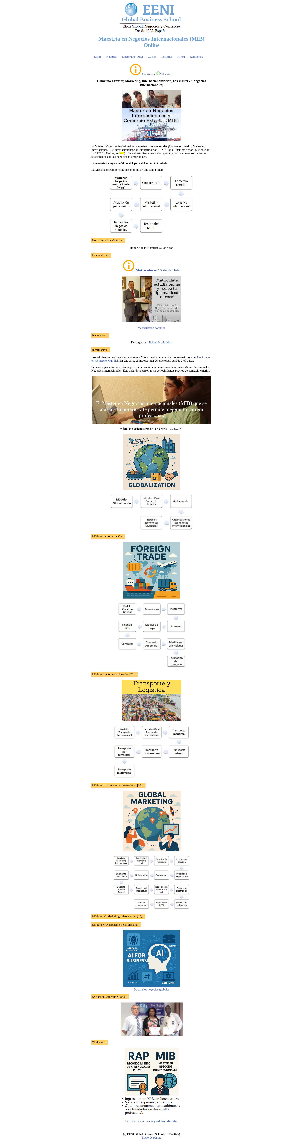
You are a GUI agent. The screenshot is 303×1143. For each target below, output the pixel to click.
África (181, 56)
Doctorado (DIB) (132, 56)
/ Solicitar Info (158, 270)
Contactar (148, 74)
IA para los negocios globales (151, 989)
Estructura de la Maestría (107, 240)
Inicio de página (151, 1137)
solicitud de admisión (159, 342)
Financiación (100, 255)
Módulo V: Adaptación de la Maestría (114, 924)
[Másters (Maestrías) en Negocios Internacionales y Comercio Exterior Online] (151, 139)
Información (99, 349)
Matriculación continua (151, 328)
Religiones (196, 56)
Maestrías (111, 56)
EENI (97, 56)
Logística (166, 56)
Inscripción (99, 335)
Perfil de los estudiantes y (151, 1121)
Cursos (152, 56)
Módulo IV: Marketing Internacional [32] (117, 916)
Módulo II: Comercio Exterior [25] (113, 674)
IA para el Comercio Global (108, 996)
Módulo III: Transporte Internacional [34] (117, 785)
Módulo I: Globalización (107, 536)
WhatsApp (166, 74)
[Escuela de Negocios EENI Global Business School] (151, 32)
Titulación (98, 1042)
